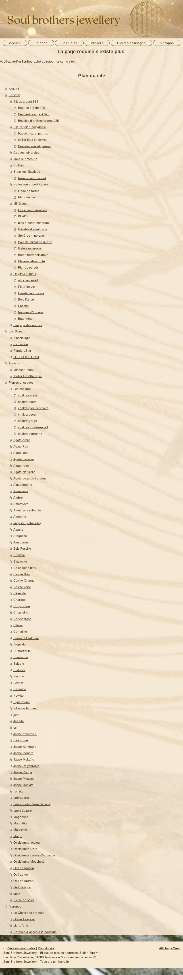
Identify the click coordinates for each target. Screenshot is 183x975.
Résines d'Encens (30, 312)
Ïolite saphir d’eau (25, 708)
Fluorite (18, 676)
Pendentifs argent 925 (33, 114)
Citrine (18, 625)
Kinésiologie (21, 338)
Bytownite (20, 561)
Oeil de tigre (22, 887)
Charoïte (19, 599)
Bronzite (19, 555)
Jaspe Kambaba (24, 746)
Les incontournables (32, 210)
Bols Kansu (26, 299)
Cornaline (20, 631)
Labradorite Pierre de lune (31, 804)
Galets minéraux (29, 248)
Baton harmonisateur (33, 254)
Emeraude (20, 657)
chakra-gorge (27, 420)
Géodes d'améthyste (32, 229)
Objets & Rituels (24, 274)
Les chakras (22, 389)
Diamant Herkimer (26, 638)
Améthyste (20, 504)
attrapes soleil (28, 280)
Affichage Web (169, 948)
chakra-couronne (30, 433)
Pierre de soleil (23, 900)
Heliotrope (20, 740)
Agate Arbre (21, 440)
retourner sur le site (60, 61)
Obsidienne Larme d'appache (34, 855)
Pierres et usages (21, 382)
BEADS (23, 216)
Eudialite (19, 670)
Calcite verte (22, 587)
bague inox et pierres (33, 133)
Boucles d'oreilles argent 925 (38, 120)
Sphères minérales (31, 235)
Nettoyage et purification (30, 184)
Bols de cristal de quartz (35, 242)
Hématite (19, 689)
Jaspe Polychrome (26, 766)
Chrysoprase (22, 619)
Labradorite (21, 797)
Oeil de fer (20, 874)
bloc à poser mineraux (34, 223)
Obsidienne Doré (25, 849)
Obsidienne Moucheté (28, 861)
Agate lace (20, 452)
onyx (16, 893)
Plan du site (46, 948)
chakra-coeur (27, 414)
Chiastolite (20, 612)
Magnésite (20, 817)
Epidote (18, 663)
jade (16, 715)
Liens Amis (21, 925)
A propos (15, 906)
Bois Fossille (22, 548)
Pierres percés (28, 267)
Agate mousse (23, 459)
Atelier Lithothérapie (27, 376)
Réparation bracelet (32, 178)
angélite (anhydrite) (27, 523)
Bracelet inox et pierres (34, 146)
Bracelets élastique (26, 171)
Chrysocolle (21, 606)
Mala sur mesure (25, 159)
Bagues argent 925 (31, 107)
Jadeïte (18, 721)
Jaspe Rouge (22, 772)
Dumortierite (22, 651)
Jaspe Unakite (23, 785)
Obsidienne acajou (26, 842)
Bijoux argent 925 (25, 101)
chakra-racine (27, 395)
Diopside (19, 644)
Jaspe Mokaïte (23, 759)
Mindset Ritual (23, 370)
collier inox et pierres (32, 139)
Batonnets (25, 318)
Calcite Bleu (21, 574)
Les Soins (16, 331)
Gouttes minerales (26, 152)
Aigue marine (22, 484)
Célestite (19, 593)
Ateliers (14, 363)
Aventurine (21, 542)
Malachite (20, 829)
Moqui (17, 836)
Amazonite (20, 491)
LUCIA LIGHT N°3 (26, 357)
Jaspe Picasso (23, 778)
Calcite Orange (24, 580)
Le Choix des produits (28, 912)
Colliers (18, 165)
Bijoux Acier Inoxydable (29, 127)
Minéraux (20, 203)
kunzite (18, 791)
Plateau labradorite (31, 261)
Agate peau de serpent (29, 478)
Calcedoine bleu (24, 567)
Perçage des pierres (27, 325)
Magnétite (20, 823)
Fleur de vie (26, 197)
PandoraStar (22, 350)
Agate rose (21, 465)
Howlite (18, 695)
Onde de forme (29, 191)
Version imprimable (21, 948)
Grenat (18, 683)
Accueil (14, 88)
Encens (23, 306)
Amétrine (19, 516)
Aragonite (20, 536)
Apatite (18, 529)
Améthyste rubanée (27, 510)
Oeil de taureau (24, 881)
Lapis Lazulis (22, 810)
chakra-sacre (27, 401)
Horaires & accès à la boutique (35, 932)
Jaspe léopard (23, 753)
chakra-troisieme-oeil (33, 427)
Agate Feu (20, 446)
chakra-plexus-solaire (33, 408)
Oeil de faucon (23, 868)
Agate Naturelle (24, 472)
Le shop (14, 95)
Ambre (18, 497)
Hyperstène (21, 702)
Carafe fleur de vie (31, 293)
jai (15, 727)
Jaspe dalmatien (25, 734)
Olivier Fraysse (24, 919)
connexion (20, 344)
